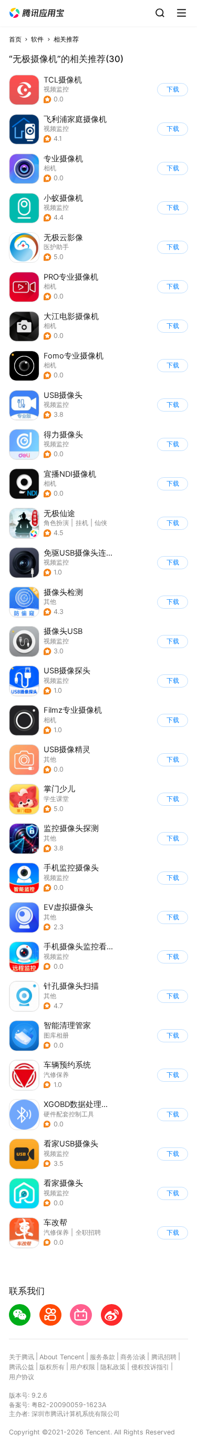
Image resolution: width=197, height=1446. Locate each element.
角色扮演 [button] (56, 523)
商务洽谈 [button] (133, 1357)
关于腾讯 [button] (21, 1357)
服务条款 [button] (102, 1357)
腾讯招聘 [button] (164, 1357)
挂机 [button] (82, 523)
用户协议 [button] (21, 1377)
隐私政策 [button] (113, 1367)
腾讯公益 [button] (21, 1367)
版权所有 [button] (52, 1367)
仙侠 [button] (101, 523)
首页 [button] (15, 39)
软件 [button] (37, 39)
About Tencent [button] (62, 1357)
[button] (37, 13)
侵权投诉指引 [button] (150, 1367)
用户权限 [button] (82, 1367)
